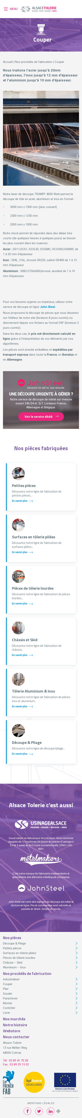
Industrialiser (11, 979)
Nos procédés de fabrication (33, 62)
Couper (8, 984)
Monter (7, 1003)
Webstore (11, 1030)
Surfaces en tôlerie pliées (19, 953)
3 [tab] (47, 176)
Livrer (6, 1013)
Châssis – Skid (12, 962)
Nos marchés (14, 1018)
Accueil (8, 62)
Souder (7, 993)
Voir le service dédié (39, 416)
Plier (6, 989)
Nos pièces (12, 937)
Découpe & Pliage (14, 943)
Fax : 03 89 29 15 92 (16, 1064)
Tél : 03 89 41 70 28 (15, 1060)
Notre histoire (15, 1024)
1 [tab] (35, 176)
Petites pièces (12, 948)
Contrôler (9, 1008)
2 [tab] (41, 176)
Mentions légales (41, 1103)
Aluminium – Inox (14, 967)
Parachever (10, 998)
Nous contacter (16, 1036)
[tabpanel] (41, 138)
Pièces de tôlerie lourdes (19, 958)
